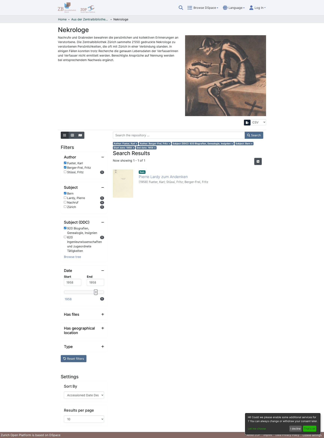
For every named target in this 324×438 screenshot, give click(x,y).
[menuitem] (203, 7)
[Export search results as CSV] (247, 122)
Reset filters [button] (75, 358)
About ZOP (253, 435)
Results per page (79, 410)
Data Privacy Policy (287, 435)
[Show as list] (65, 135)
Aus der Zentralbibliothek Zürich (90, 19)
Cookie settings (312, 435)
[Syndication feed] (258, 161)
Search (255, 135)
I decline (295, 428)
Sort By (70, 386)
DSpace (54, 435)
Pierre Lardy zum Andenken (163, 177)
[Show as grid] (72, 135)
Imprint (267, 435)
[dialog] (282, 423)
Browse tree (72, 257)
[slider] (95, 292)
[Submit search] (181, 7)
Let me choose (257, 428)
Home (62, 19)
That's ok (309, 428)
